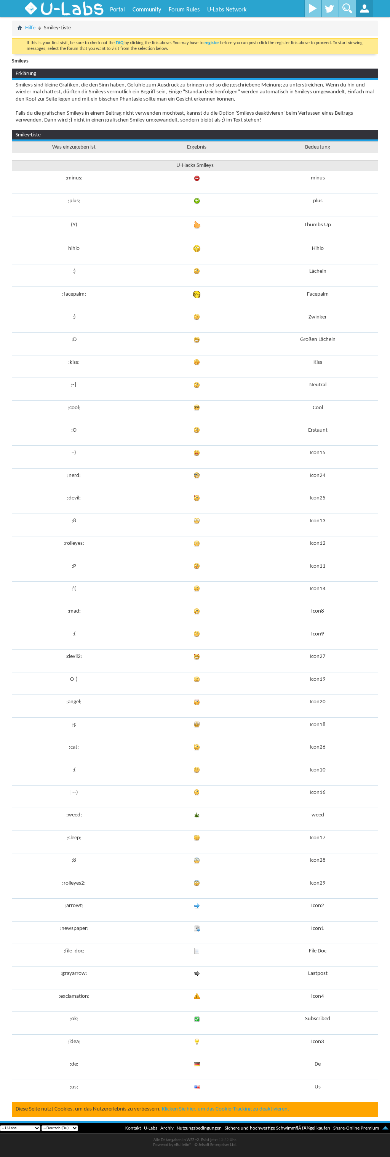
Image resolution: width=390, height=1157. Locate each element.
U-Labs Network (226, 10)
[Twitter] (330, 8)
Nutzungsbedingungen (199, 1128)
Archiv (167, 1128)
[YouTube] (312, 8)
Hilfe (30, 28)
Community (147, 10)
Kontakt (133, 1128)
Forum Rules (184, 10)
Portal (117, 10)
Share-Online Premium (356, 1128)
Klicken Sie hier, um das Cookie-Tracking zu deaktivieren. (225, 1109)
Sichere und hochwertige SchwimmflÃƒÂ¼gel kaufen (277, 1128)
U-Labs (150, 1128)
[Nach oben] (385, 1128)
